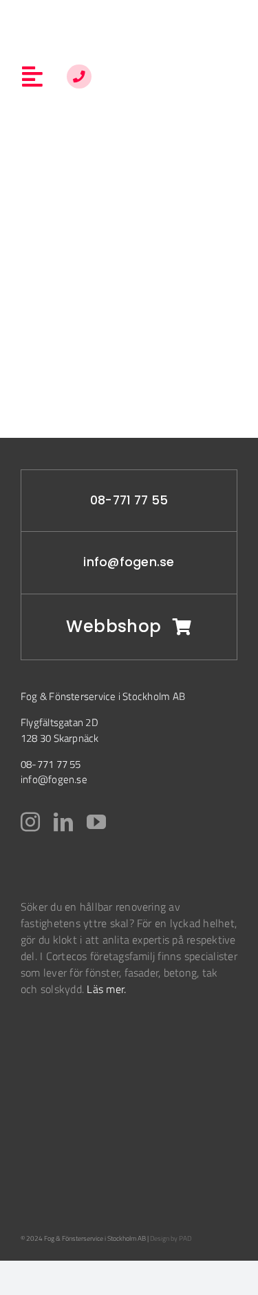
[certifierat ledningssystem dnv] (43, 1089)
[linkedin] (63, 822)
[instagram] (30, 822)
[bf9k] (55, 1040)
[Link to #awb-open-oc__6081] (79, 77)
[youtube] (96, 822)
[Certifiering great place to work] (38, 1160)
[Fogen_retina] (129, 19)
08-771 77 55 (129, 500)
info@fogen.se (128, 562)
